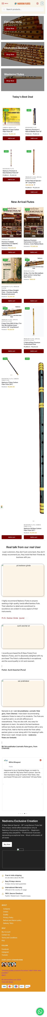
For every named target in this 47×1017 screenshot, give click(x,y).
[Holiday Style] (22, 54)
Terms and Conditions (9, 938)
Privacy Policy (8, 917)
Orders (5, 912)
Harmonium (5, 239)
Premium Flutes (30, 177)
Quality (5, 914)
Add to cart (11, 138)
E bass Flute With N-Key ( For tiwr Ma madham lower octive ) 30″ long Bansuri (12, 325)
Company (6, 909)
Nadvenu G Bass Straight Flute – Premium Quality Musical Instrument (10, 292)
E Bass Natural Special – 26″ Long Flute (33, 181)
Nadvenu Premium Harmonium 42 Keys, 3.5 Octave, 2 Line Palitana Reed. (34, 242)
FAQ (3, 940)
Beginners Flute (31, 127)
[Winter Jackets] (22, 79)
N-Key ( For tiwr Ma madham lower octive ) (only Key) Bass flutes (33, 275)
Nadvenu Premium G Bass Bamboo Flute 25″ (11, 172)
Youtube (5, 955)
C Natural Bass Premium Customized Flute (32, 343)
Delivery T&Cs (8, 923)
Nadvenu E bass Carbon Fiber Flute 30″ (11, 130)
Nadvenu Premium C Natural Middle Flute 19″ (33, 130)
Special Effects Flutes (33, 177)
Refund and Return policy (12, 920)
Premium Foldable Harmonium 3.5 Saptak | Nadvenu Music (10, 243)
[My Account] (37, 3)
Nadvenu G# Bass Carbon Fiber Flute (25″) (32, 529)
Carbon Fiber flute (9, 127)
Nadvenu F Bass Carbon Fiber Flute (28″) (10, 383)
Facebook (5, 949)
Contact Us (6, 935)
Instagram (5, 952)
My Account (6, 932)
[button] (42, 3)
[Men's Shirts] (22, 28)
